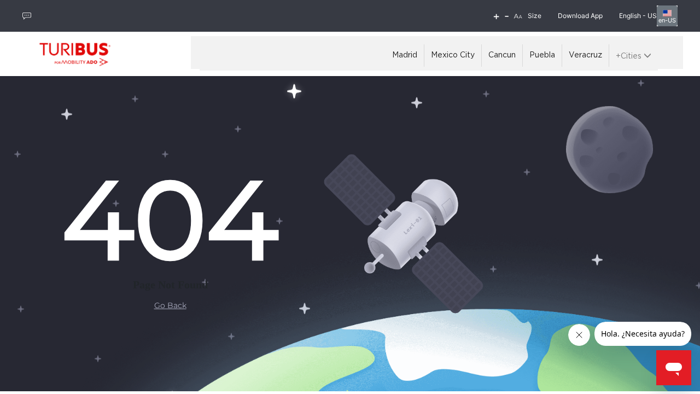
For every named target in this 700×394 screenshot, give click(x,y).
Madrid (404, 55)
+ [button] (496, 15)
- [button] (506, 15)
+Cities (630, 56)
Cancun (502, 55)
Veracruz (585, 55)
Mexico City (453, 55)
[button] (518, 16)
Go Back (170, 305)
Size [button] (534, 15)
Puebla (542, 55)
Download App (580, 15)
